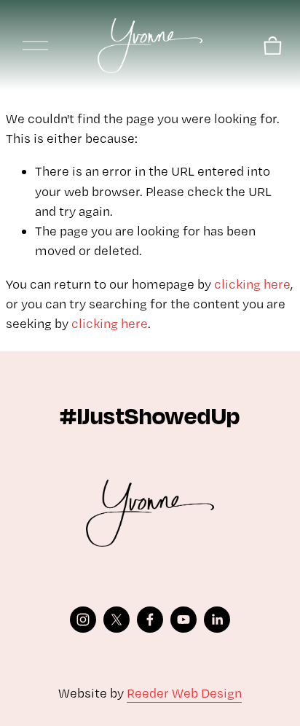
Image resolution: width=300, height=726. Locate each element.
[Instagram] (83, 619)
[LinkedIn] (217, 619)
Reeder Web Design (184, 692)
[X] (116, 619)
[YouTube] (183, 619)
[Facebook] (150, 619)
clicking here (252, 284)
